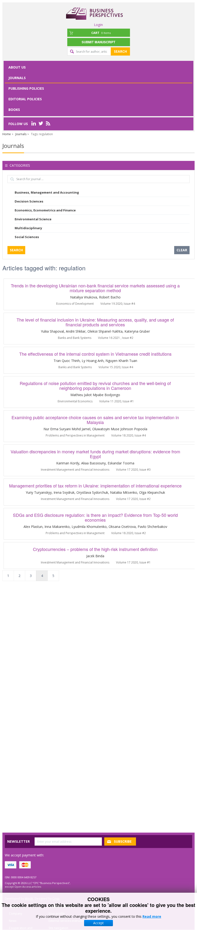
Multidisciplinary (28, 228)
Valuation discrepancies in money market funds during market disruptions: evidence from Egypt (95, 453)
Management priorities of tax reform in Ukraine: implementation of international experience (95, 485)
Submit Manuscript (98, 42)
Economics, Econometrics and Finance (45, 210)
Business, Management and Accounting (47, 192)
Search (120, 51)
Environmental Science (33, 219)
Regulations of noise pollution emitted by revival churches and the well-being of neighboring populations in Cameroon (95, 385)
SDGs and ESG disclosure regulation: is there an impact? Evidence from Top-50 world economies (95, 517)
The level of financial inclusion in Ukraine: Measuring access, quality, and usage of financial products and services (95, 322)
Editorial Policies (25, 99)
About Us (17, 67)
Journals (17, 78)
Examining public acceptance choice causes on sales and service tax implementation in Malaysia (95, 419)
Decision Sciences (29, 201)
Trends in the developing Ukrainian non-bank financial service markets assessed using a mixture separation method (95, 287)
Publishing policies (26, 88)
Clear (182, 250)
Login (98, 24)
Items (101, 33)
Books (14, 109)
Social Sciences (27, 237)
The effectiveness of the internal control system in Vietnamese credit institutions (95, 354)
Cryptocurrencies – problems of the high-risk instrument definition (95, 549)
